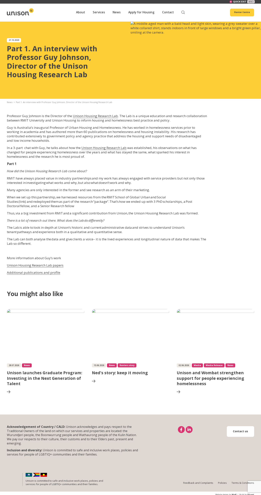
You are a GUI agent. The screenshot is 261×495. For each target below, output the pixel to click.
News (9, 102)
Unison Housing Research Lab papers (35, 265)
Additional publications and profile (33, 272)
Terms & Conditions (243, 483)
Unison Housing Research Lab (95, 116)
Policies (222, 483)
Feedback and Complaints (198, 483)
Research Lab (116, 148)
